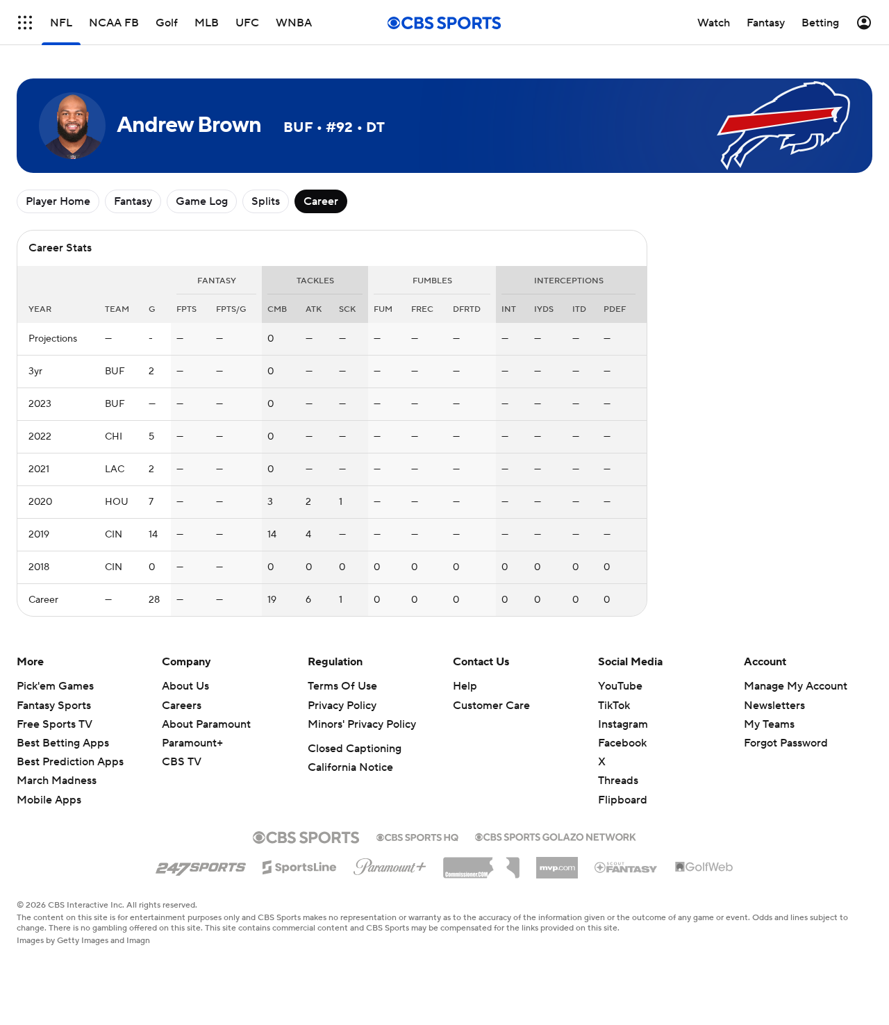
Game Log (202, 201)
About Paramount (206, 724)
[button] (25, 22)
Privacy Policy (342, 705)
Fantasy (133, 201)
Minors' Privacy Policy (362, 724)
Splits (265, 201)
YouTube (620, 686)
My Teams (769, 724)
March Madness (57, 781)
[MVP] (557, 862)
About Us (185, 686)
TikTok (614, 705)
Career (321, 201)
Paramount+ (192, 743)
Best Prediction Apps (70, 762)
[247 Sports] (201, 865)
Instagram (623, 724)
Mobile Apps (49, 800)
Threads (618, 781)
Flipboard (622, 800)
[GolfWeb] (704, 867)
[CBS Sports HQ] (417, 836)
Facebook (622, 743)
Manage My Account (795, 686)
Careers (181, 705)
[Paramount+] (390, 864)
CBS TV (181, 762)
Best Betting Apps (63, 743)
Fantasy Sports (54, 705)
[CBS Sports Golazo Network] (555, 835)
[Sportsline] (300, 865)
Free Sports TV (54, 724)
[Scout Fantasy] (626, 867)
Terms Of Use (342, 686)
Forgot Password (786, 743)
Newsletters (774, 705)
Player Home (58, 201)
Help (465, 686)
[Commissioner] (481, 862)
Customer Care (491, 705)
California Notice (350, 767)
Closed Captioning (354, 749)
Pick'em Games (55, 686)
